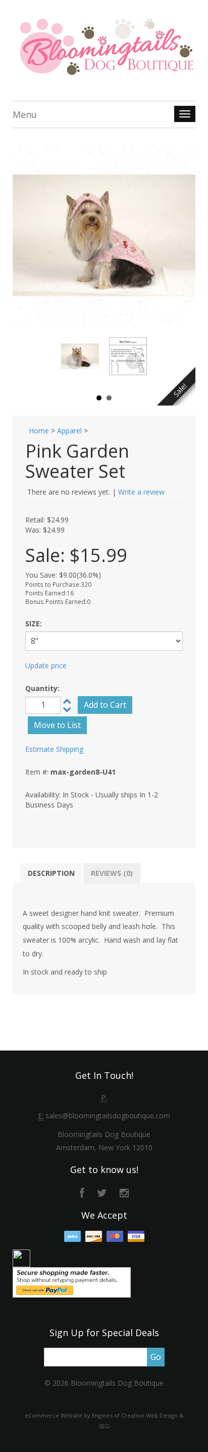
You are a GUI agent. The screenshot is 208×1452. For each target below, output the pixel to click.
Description (51, 873)
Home (39, 430)
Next (134, 361)
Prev (74, 361)
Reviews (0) (112, 873)
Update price (46, 665)
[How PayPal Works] (72, 1281)
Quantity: (42, 688)
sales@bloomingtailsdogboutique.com (107, 1115)
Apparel (69, 430)
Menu (25, 114)
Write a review (141, 492)
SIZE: (33, 623)
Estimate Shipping (54, 749)
